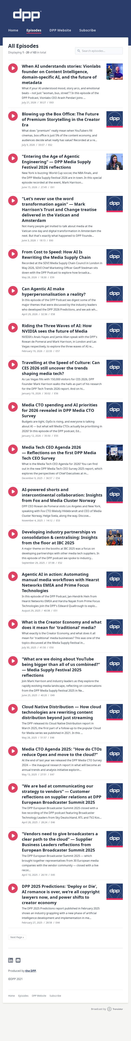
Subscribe (87, 30)
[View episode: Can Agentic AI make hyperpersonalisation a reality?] (114, 294)
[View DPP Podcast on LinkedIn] (10, 960)
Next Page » (17, 937)
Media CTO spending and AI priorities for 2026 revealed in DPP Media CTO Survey (59, 410)
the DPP (30, 971)
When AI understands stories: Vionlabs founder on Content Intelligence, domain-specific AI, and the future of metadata (61, 74)
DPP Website (60, 30)
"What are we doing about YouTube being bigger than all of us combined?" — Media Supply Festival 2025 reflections (61, 667)
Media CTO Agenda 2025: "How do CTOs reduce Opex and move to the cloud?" (62, 751)
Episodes (33, 30)
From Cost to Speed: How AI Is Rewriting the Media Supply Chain (56, 254)
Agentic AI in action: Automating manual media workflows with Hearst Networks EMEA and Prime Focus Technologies (60, 582)
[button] (13, 68)
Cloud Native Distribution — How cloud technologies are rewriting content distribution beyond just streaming (61, 712)
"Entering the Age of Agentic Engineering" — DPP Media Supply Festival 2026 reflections (56, 161)
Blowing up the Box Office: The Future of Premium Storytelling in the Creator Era (61, 119)
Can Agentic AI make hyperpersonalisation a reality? (53, 291)
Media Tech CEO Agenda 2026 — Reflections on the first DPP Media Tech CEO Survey (59, 452)
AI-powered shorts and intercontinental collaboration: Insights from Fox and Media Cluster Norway (62, 495)
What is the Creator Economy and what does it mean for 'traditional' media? (61, 624)
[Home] (27, 14)
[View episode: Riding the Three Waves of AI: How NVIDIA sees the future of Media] (114, 331)
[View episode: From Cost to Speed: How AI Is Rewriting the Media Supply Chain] (114, 257)
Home (13, 30)
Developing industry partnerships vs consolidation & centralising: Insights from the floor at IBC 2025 (60, 537)
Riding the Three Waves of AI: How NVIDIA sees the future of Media (57, 328)
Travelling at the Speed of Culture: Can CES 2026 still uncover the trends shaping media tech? (61, 368)
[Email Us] (18, 960)
